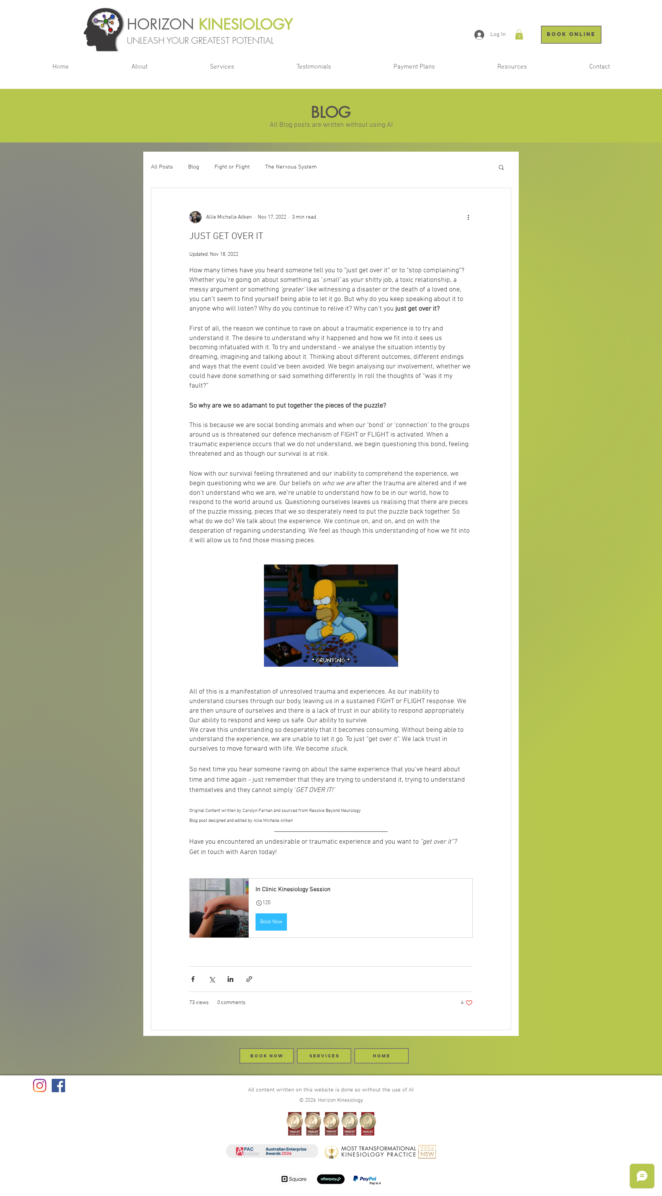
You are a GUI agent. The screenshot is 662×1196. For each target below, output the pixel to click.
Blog (193, 167)
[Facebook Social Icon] (58, 1085)
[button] (519, 34)
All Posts (162, 167)
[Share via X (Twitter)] (211, 979)
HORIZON (163, 24)
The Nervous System (291, 167)
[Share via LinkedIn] (230, 979)
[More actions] (468, 217)
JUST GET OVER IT (226, 236)
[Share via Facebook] (193, 979)
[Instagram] (39, 1085)
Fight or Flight (232, 167)
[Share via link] (249, 979)
